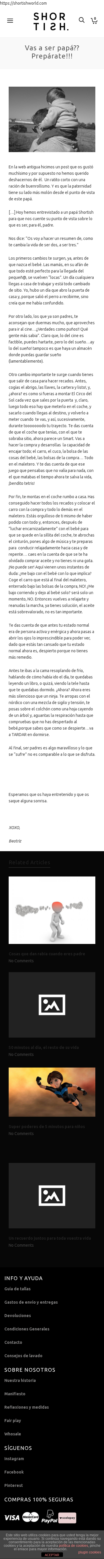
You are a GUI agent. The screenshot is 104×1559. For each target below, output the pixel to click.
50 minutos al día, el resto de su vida (44, 1047)
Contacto (13, 1342)
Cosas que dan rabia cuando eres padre (47, 954)
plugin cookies (89, 1552)
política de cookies (73, 1546)
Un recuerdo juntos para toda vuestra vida (50, 1238)
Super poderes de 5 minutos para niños (47, 1126)
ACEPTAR (52, 1555)
